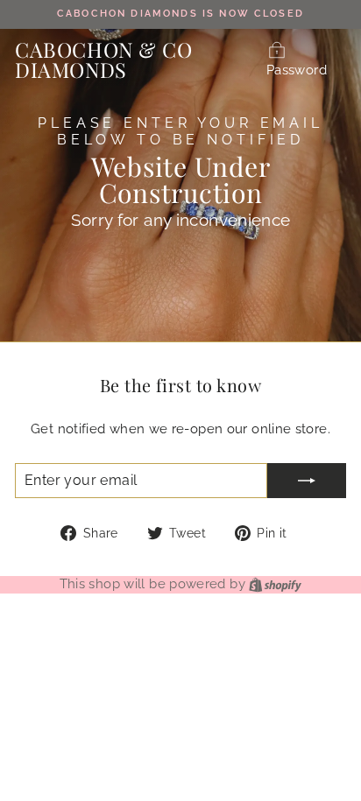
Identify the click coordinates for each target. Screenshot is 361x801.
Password (296, 69)
